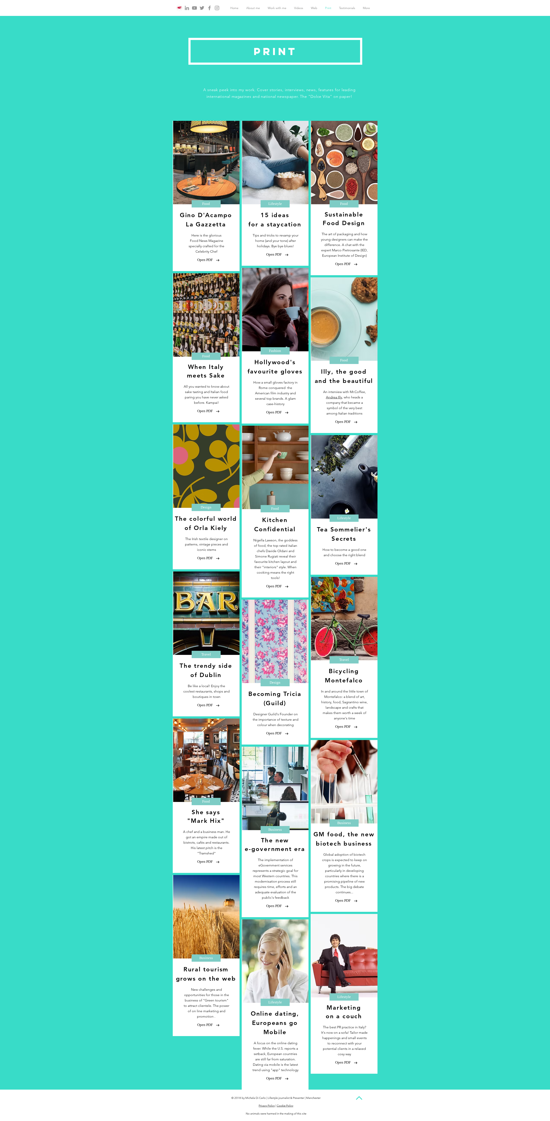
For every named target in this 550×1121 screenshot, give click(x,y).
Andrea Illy (334, 397)
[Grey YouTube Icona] (194, 8)
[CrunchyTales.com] (179, 8)
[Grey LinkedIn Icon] (187, 8)
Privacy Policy (267, 1105)
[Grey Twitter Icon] (202, 8)
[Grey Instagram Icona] (217, 8)
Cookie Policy (285, 1105)
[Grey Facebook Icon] (209, 8)
